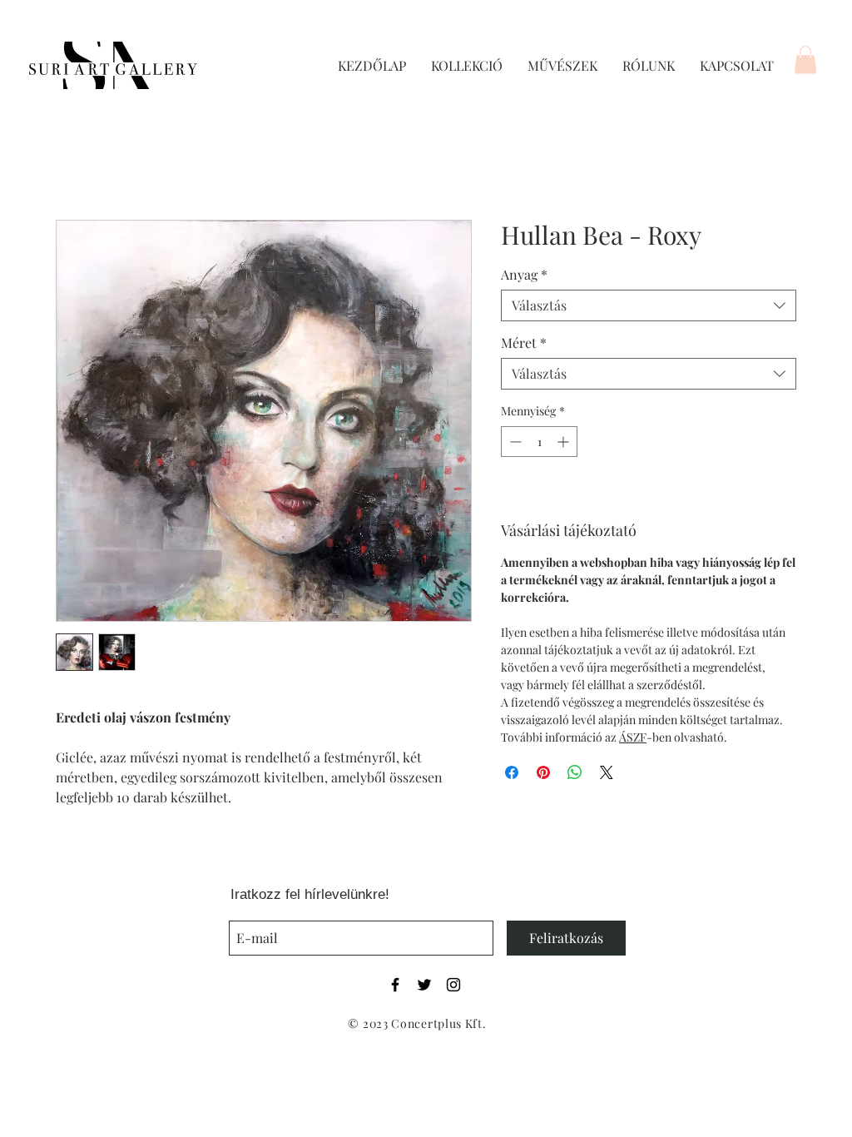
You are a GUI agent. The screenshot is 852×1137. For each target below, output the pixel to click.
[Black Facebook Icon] (395, 985)
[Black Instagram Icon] (453, 985)
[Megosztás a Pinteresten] (543, 772)
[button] (805, 59)
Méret (524, 343)
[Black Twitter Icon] (424, 985)
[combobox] (648, 305)
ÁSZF (632, 737)
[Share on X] (607, 772)
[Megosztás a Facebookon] (512, 772)
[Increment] (564, 441)
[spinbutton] (539, 441)
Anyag (524, 274)
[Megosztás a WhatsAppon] (575, 772)
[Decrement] (513, 441)
